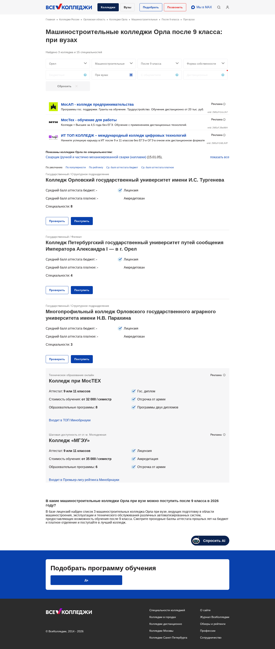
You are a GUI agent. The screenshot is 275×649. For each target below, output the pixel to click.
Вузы (127, 7)
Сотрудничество (210, 637)
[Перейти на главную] (69, 7)
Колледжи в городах (162, 617)
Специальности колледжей (167, 610)
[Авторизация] (227, 7)
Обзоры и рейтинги (212, 623)
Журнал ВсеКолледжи (214, 617)
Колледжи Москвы (161, 630)
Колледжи (108, 7)
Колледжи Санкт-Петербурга (168, 637)
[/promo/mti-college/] (137, 398)
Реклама (216, 103)
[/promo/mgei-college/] (137, 455)
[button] (151, 7)
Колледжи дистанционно (165, 623)
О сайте (205, 610)
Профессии (207, 630)
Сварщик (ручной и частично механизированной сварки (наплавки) (96, 157)
